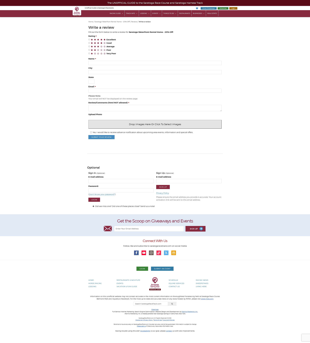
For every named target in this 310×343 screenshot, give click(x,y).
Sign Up (163, 187)
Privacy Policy (162, 193)
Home (90, 22)
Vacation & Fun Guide (127, 286)
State (91, 77)
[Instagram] (151, 253)
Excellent (111, 39)
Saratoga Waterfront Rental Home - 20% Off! (112, 22)
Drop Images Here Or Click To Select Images (155, 124)
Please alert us (141, 326)
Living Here (201, 286)
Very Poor (111, 53)
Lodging (143, 13)
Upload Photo (95, 114)
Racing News (202, 280)
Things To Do (168, 13)
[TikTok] (158, 253)
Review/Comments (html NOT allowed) (108, 102)
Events (155, 13)
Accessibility (145, 331)
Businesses (197, 13)
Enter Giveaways (209, 8)
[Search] (172, 304)
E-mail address (163, 177)
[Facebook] (136, 253)
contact (169, 331)
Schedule (173, 280)
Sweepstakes (202, 283)
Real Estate (212, 13)
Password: (93, 186)
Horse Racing (95, 283)
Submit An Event (162, 269)
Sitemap (155, 309)
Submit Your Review (101, 137)
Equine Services (176, 283)
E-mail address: (96, 177)
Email (91, 86)
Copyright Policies (168, 320)
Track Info (130, 13)
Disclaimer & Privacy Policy (144, 320)
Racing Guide (115, 13)
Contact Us (174, 286)
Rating (91, 36)
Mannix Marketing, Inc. (190, 312)
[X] (166, 253)
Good (109, 43)
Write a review (145, 22)
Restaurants (184, 13)
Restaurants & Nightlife (128, 280)
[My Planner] (173, 253)
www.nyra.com (207, 299)
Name (91, 58)
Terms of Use (158, 320)
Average (110, 46)
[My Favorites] (196, 8)
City (90, 68)
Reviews (134, 22)
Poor (108, 50)
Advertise (223, 8)
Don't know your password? (102, 194)
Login (233, 8)
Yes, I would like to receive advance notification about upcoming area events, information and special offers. (143, 132)
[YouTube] (144, 253)
